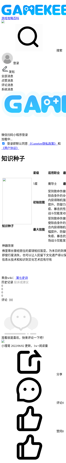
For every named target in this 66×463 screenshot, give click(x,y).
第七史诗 (21, 277)
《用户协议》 (10, 148)
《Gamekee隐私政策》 (43, 143)
